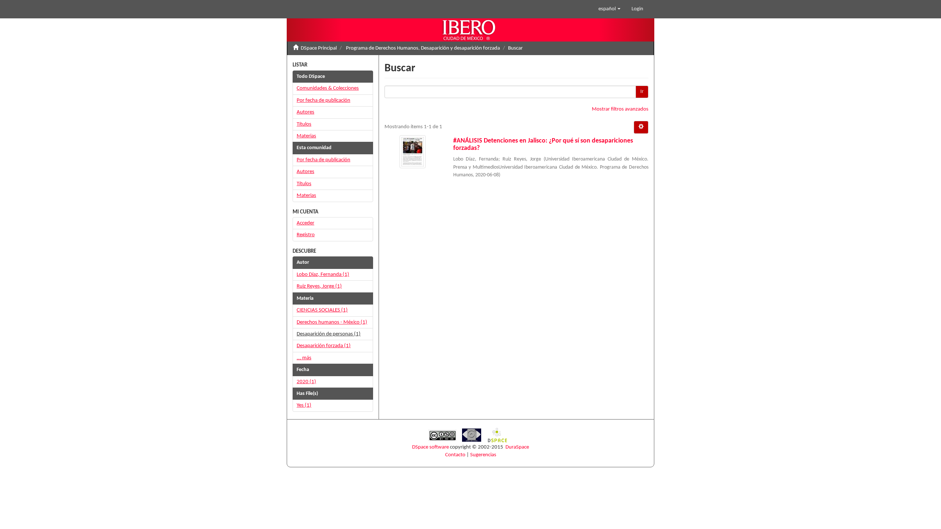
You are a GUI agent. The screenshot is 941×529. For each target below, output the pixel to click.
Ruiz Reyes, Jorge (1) (319, 286)
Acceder (305, 223)
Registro (306, 235)
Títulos (304, 124)
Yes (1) (304, 405)
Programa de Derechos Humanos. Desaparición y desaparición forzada (423, 48)
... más (304, 358)
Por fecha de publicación (323, 100)
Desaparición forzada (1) (324, 346)
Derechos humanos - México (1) (332, 322)
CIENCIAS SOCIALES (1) (322, 310)
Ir (642, 91)
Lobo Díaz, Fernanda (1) (323, 274)
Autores (305, 112)
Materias (306, 136)
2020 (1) (306, 382)
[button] (609, 9)
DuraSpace (517, 447)
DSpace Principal (319, 48)
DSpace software (430, 447)
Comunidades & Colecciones (328, 88)
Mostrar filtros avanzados (620, 109)
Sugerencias (483, 455)
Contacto (455, 455)
